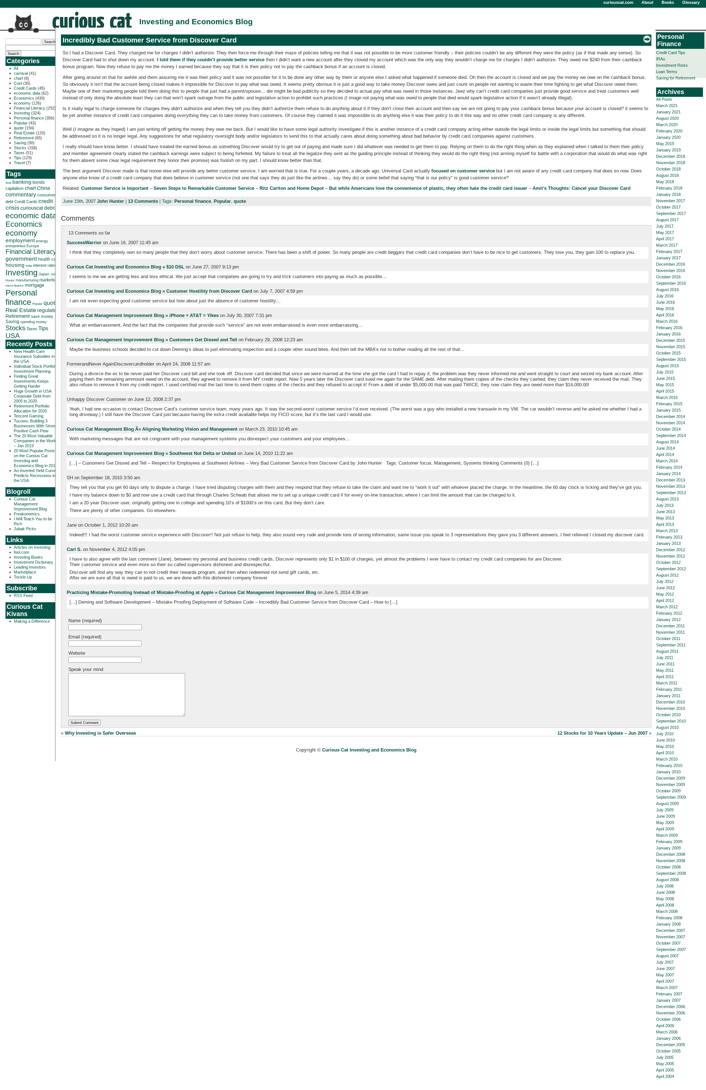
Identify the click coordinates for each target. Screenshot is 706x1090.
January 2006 (668, 1038)
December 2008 (670, 854)
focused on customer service (463, 171)
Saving (20, 142)
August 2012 (667, 575)
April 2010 (665, 752)
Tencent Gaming (28, 416)
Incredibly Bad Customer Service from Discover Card (150, 40)
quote (19, 128)
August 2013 (667, 499)
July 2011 (664, 657)
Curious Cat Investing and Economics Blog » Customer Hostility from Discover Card (159, 291)
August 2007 (667, 955)
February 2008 (669, 917)
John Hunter (110, 201)
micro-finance (15, 285)
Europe (32, 246)
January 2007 (668, 1000)
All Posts (664, 99)
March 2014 (667, 461)
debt (49, 208)
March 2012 (667, 606)
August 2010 (667, 727)
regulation (49, 310)
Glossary (691, 2)
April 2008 (665, 905)
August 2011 (667, 651)
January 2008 (668, 924)
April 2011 (665, 676)
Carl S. (74, 549)
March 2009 (667, 835)
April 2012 (665, 600)
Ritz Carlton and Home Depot (292, 188)
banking (21, 182)
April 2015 (665, 391)
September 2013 (671, 492)
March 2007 (667, 987)
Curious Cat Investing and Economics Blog (369, 750)
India (29, 265)
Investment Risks (672, 65)
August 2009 (667, 803)
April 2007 (665, 981)
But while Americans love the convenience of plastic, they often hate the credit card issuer (428, 188)
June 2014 (665, 448)
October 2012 (668, 562)
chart (18, 78)
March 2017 (667, 245)
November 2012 (670, 556)
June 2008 (665, 892)
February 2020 (669, 131)
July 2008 (664, 886)
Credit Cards (25, 88)
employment (20, 240)
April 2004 (665, 1076)
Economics (24, 98)
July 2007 (664, 962)
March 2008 (667, 911)
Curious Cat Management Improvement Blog (30, 504)
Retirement (24, 137)
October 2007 (668, 943)
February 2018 (669, 188)
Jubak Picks (25, 528)
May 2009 (665, 822)
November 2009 (670, 784)
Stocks (20, 147)
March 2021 (667, 105)
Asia (8, 182)
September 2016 (671, 283)
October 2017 (668, 207)
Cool (18, 83)
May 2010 (665, 746)
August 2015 (667, 365)
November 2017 (670, 200)
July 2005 (664, 1057)
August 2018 (667, 175)
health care (49, 259)
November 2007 (670, 936)
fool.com (21, 552)
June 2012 (665, 587)
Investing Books (28, 557)
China (43, 188)
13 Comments (143, 201)
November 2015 (670, 346)
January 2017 (668, 257)
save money (42, 316)
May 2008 (665, 898)
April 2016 (665, 315)
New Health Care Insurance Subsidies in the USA (34, 356)
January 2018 (668, 194)
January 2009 (668, 848)
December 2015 (670, 340)
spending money (33, 322)
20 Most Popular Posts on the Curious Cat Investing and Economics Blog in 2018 (35, 458)
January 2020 (668, 137)
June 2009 (665, 816)
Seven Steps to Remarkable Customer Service (204, 188)
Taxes (19, 152)
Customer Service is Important (114, 188)
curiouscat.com (618, 2)
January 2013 (668, 543)
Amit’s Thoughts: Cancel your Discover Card (581, 188)
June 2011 (665, 664)
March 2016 (667, 321)
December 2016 (670, 264)
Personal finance (29, 118)
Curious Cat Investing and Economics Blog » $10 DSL (125, 267)
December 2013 (670, 480)
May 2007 (665, 974)
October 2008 (668, 867)
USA (13, 335)
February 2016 (669, 327)
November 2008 (670, 860)
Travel (19, 162)
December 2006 (670, 1006)
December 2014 (670, 416)
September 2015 (671, 359)
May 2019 (665, 143)
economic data (27, 93)
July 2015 (664, 372)
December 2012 (670, 549)
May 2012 (665, 594)
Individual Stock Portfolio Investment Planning (36, 369)
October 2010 (668, 714)
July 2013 (664, 505)
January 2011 (668, 695)
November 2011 (670, 632)
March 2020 (667, 124)
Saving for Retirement (675, 78)
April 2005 (665, 1070)
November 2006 (670, 1013)
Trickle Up (23, 577)
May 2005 (665, 1063)
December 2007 (670, 930)
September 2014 (671, 435)
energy (42, 241)
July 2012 (664, 581)
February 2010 (669, 765)
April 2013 (665, 524)
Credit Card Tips (670, 52)
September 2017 (671, 213)
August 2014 (667, 441)
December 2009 (670, 778)
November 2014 (670, 422)
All (16, 68)
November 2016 (670, 270)
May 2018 (665, 181)
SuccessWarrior (84, 242)
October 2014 (668, 429)
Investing (22, 113)
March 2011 (666, 683)
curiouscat (31, 208)
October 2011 (668, 638)
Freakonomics (27, 513)
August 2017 (667, 219)
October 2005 (668, 1051)
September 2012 (671, 568)
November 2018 (670, 162)
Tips (17, 157)
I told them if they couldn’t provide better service (210, 59)
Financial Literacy (29, 108)
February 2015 (669, 403)
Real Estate (24, 132)
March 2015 (667, 397)
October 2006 (668, 1019)
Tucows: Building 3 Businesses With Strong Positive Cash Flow (35, 426)
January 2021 (668, 112)
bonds (39, 182)
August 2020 (667, 118)
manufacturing (27, 280)
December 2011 (670, 625)
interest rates (45, 265)
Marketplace (25, 572)
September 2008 (671, 873)
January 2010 (668, 771)
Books (668, 2)
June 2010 (665, 740)
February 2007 (669, 994)
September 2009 (671, 797)
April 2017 (665, 238)
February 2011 (669, 689)
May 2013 (665, 518)
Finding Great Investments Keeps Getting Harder (31, 381)
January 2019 (668, 150)
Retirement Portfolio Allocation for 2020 (31, 408)
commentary (21, 194)
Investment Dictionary (33, 562)
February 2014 (669, 467)
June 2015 (665, 378)
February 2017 (669, 251)
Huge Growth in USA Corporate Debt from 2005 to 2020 (32, 396)
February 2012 (669, 613)
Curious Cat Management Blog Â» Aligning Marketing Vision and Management (152, 429)
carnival (21, 73)
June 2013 (665, 511)
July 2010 (664, 733)
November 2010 (670, 708)
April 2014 (665, 454)
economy (22, 103)
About (647, 2)
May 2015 (665, 384)
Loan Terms (666, 71)
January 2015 (668, 410)
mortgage (34, 285)
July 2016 (664, 296)
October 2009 (668, 790)
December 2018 (670, 156)
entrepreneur (15, 246)
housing (15, 265)
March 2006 (667, 1032)
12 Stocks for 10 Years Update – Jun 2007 (602, 733)
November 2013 (670, 486)
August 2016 (667, 289)
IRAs (660, 59)
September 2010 (671, 721)
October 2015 (668, 353)
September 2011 (671, 645)
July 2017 (664, 226)
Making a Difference (32, 621)
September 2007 (671, 949)
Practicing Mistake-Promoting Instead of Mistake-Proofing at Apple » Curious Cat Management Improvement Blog (191, 592)
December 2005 (670, 1044)
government (21, 258)
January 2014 (668, 473)
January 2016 (668, 334)
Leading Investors (30, 567)
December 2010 (670, 702)
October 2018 (668, 169)
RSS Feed (23, 595)
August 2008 (667, 879)
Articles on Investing (32, 547)
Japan (44, 274)
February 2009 (669, 841)
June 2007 (665, 968)
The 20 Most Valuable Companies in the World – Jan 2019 (35, 440)
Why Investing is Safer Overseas (100, 733)
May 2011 (665, 670)
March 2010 (667, 759)
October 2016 (668, 277)
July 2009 (664, 809)
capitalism (15, 188)
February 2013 (669, 537)
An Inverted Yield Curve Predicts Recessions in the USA (35, 475)
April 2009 (665, 829)
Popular (21, 123)
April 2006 (665, 1025)
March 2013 (667, 530)
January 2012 (668, 619)
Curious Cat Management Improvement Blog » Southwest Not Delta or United (151, 453)
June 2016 (665, 302)
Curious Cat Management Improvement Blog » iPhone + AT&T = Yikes (143, 315)
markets (47, 279)
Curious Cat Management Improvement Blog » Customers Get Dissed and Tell (152, 339)
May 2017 (665, 232)
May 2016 (665, 308)
